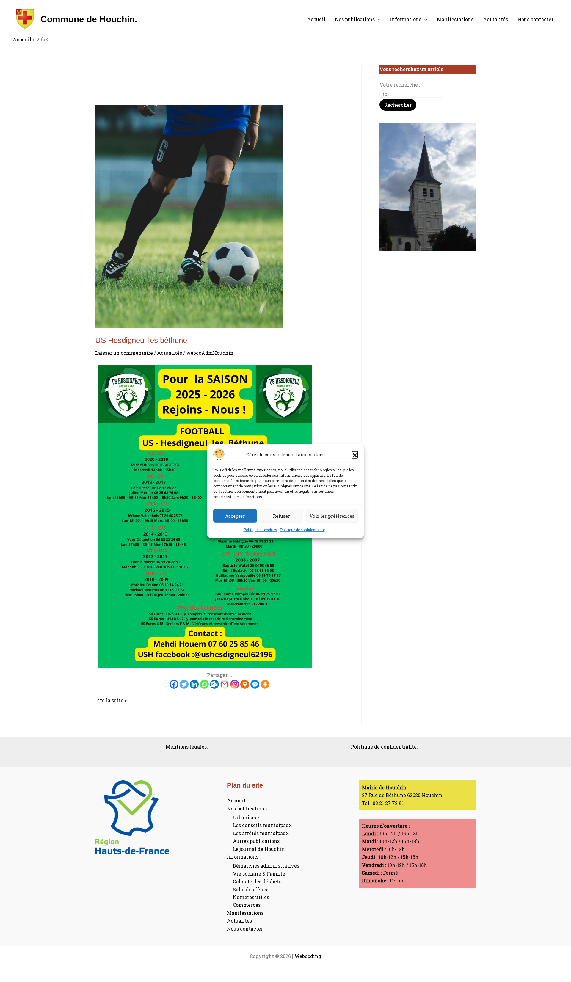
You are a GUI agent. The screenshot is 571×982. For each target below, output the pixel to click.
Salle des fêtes (250, 889)
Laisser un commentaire (124, 353)
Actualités (495, 19)
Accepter (235, 516)
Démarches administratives (266, 865)
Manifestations (455, 19)
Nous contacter (535, 19)
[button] (355, 454)
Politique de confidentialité (302, 529)
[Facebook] (174, 684)
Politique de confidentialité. (384, 746)
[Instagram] (234, 684)
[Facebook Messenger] (254, 684)
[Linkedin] (194, 684)
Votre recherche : (399, 84)
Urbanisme (246, 817)
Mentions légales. (187, 746)
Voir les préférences (332, 516)
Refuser (281, 516)
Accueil (316, 19)
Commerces (247, 905)
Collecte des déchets (257, 881)
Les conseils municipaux (262, 825)
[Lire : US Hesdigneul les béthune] (219, 216)
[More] (265, 684)
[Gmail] (224, 684)
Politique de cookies (260, 529)
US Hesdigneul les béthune (141, 340)
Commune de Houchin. (88, 19)
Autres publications (256, 841)
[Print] (244, 684)
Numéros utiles (251, 897)
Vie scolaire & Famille (259, 873)
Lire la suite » (111, 700)
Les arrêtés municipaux (261, 833)
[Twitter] (184, 684)
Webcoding (307, 956)
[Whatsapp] (204, 684)
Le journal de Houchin (259, 849)
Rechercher (398, 105)
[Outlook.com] (214, 684)
